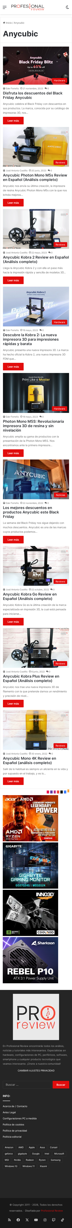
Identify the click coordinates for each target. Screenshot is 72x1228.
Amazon (9, 1147)
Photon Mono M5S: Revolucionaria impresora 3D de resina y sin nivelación (33, 425)
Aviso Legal (9, 1112)
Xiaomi (43, 1166)
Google (36, 1153)
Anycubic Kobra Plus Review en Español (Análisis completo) (31, 678)
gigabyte (22, 1153)
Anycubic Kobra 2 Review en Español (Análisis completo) (36, 259)
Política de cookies (13, 1124)
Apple (32, 1147)
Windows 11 (29, 1166)
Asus (42, 1147)
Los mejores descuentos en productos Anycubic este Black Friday (31, 512)
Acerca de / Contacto (15, 1106)
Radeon (30, 1160)
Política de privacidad (15, 1130)
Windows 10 (11, 1166)
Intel (47, 1153)
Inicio (8, 22)
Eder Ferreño (12, 88)
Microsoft (59, 1153)
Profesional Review (52, 1210)
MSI (7, 1160)
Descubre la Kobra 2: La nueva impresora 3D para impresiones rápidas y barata (31, 339)
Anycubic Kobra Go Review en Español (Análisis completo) (30, 596)
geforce (9, 1153)
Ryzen (42, 1160)
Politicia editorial (12, 1136)
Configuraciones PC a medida (20, 1118)
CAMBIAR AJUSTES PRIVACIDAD (36, 1070)
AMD (21, 1147)
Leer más (13, 120)
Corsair (53, 1147)
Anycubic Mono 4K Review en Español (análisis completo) (29, 760)
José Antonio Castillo (17, 170)
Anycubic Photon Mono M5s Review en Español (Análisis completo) (35, 177)
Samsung (55, 1160)
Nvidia (17, 1160)
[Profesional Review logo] (27, 7)
